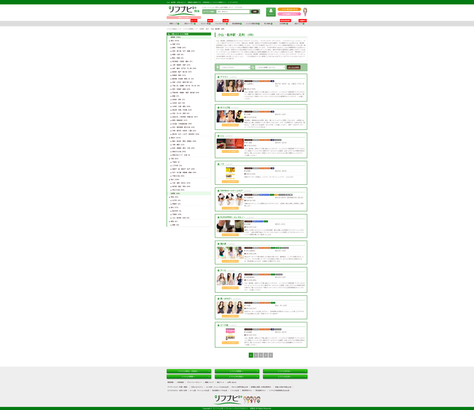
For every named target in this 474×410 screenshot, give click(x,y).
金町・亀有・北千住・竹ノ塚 (182, 68)
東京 (172, 41)
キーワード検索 (208, 11)
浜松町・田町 (176, 99)
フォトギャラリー (221, 22)
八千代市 (175, 165)
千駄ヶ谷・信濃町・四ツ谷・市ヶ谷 (184, 86)
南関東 (173, 37)
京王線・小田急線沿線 (179, 124)
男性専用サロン (247, 390)
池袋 (173, 44)
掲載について (209, 382)
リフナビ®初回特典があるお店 (279, 390)
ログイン (270, 14)
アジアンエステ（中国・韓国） (178, 387)
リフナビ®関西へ (188, 377)
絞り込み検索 (293, 67)
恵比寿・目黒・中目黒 (179, 110)
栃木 (172, 207)
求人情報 (267, 23)
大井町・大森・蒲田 (179, 106)
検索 (254, 11)
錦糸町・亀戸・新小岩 (179, 72)
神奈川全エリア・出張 (179, 155)
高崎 (173, 225)
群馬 (172, 221)
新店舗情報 (236, 23)
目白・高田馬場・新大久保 (181, 127)
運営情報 (170, 382)
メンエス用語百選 (252, 23)
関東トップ (173, 23)
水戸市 (174, 200)
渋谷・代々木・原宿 (179, 113)
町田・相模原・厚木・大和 (181, 148)
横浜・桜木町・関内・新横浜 (182, 141)
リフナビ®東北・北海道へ (188, 371)
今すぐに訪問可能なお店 (240, 387)
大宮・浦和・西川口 (179, 183)
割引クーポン (191, 22)
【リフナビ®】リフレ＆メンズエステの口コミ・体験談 (234, 408)
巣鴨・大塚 (176, 54)
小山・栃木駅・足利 (179, 218)
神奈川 (173, 138)
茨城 (172, 197)
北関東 (173, 193)
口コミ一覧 (206, 22)
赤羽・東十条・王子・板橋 (181, 51)
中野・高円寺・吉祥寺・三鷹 (182, 131)
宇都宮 (174, 214)
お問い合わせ (231, 382)
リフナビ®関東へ (236, 371)
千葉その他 (176, 176)
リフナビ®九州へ (284, 377)
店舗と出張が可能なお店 (283, 387)
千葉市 (174, 162)
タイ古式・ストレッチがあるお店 (217, 387)
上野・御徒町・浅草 (179, 65)
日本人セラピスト (197, 387)
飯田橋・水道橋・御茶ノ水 (181, 79)
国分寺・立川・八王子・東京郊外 (183, 134)
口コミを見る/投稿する (230, 94)
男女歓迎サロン (261, 390)
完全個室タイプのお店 (219, 390)
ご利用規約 (180, 382)
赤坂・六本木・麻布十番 (180, 82)
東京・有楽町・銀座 (179, 89)
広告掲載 (283, 23)
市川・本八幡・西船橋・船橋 (182, 172)
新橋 (173, 96)
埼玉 (172, 179)
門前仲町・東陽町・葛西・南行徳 (183, 92)
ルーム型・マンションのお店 (199, 390)
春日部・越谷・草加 (179, 186)
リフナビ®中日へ (284, 371)
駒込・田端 (176, 58)
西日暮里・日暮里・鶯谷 (180, 61)
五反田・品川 (176, 103)
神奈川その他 (176, 151)
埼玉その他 (176, 190)
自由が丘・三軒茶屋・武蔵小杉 (182, 117)
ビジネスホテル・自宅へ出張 (177, 390)
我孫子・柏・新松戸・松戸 (181, 169)
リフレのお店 (234, 390)
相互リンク (300, 22)
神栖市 (174, 204)
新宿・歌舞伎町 (177, 120)
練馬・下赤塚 (176, 47)
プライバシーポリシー (194, 382)
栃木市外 (175, 211)
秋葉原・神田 (176, 75)
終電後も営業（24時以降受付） (261, 387)
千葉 (172, 158)
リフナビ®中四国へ (236, 377)
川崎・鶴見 (176, 145)
